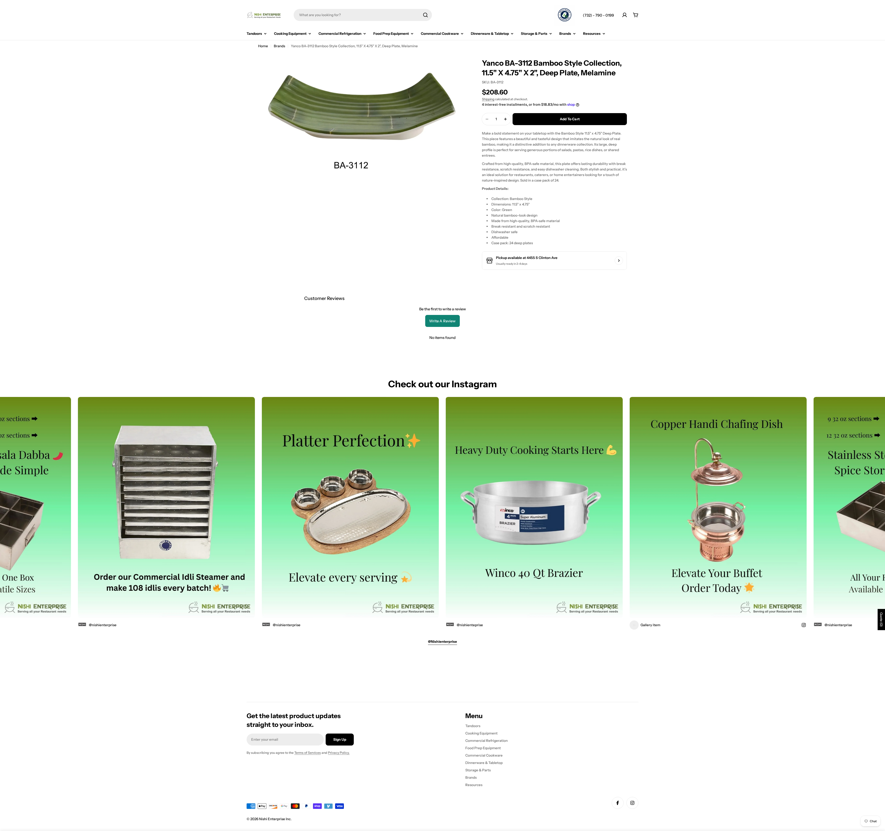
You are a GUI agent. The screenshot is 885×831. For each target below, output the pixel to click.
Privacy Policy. (339, 753)
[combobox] (363, 15)
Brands (279, 46)
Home (263, 46)
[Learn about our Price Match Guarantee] (564, 15)
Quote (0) (881, 619)
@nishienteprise (399, 625)
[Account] (624, 15)
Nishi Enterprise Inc (275, 819)
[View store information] (619, 260)
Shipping (488, 99)
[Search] (425, 15)
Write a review (442, 321)
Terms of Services (307, 753)
